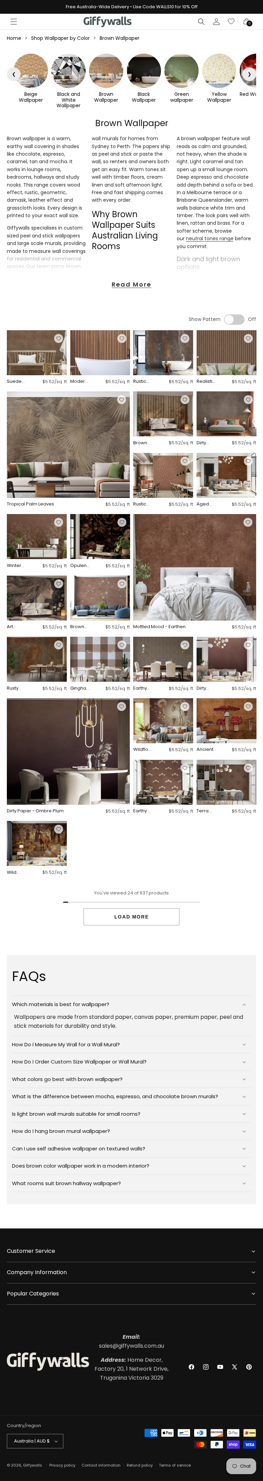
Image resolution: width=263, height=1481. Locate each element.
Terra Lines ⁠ (203, 811)
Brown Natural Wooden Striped (143, 443)
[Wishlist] (231, 21)
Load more (131, 917)
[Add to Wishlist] (58, 338)
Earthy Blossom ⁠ (142, 811)
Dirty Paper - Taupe (205, 443)
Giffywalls (32, 1465)
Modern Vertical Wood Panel (79, 382)
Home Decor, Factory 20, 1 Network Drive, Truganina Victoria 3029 (131, 1368)
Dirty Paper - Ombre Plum (35, 811)
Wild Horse (13, 873)
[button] (13, 21)
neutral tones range (210, 238)
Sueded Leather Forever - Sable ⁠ (16, 382)
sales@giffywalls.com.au (131, 1341)
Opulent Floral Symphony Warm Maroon (80, 566)
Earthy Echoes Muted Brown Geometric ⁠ (142, 688)
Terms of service (175, 1465)
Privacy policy (62, 1465)
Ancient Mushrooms (206, 750)
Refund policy (140, 1465)
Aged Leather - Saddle (206, 504)
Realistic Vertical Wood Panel (206, 382)
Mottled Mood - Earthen (159, 627)
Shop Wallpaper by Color (60, 38)
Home (14, 38)
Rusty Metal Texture (15, 688)
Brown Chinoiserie (80, 627)
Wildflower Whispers (142, 750)
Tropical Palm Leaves (30, 504)
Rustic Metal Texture (141, 382)
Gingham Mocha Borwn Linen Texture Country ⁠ (79, 688)
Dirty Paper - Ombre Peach (205, 688)
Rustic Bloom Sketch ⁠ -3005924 (142, 504)
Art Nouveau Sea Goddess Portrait (16, 627)
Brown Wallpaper (119, 38)
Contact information (101, 1465)
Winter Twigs (14, 566)
